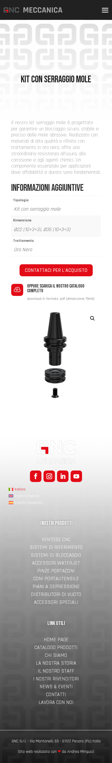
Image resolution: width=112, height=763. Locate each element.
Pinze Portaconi (56, 571)
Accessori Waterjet (56, 563)
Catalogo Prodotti (56, 648)
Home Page (56, 640)
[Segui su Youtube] (76, 476)
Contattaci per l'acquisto (56, 270)
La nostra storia (56, 664)
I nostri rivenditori (56, 679)
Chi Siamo (56, 656)
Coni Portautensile (56, 579)
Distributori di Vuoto (56, 595)
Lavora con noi (56, 703)
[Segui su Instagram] (49, 476)
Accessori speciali (56, 603)
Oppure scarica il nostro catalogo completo (55, 288)
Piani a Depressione (56, 587)
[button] (92, 318)
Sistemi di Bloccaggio (56, 556)
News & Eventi (56, 687)
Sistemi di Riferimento (56, 548)
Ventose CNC (56, 540)
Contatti (56, 695)
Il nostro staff (56, 671)
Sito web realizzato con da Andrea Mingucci (56, 751)
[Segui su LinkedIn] (63, 476)
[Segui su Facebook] (35, 476)
